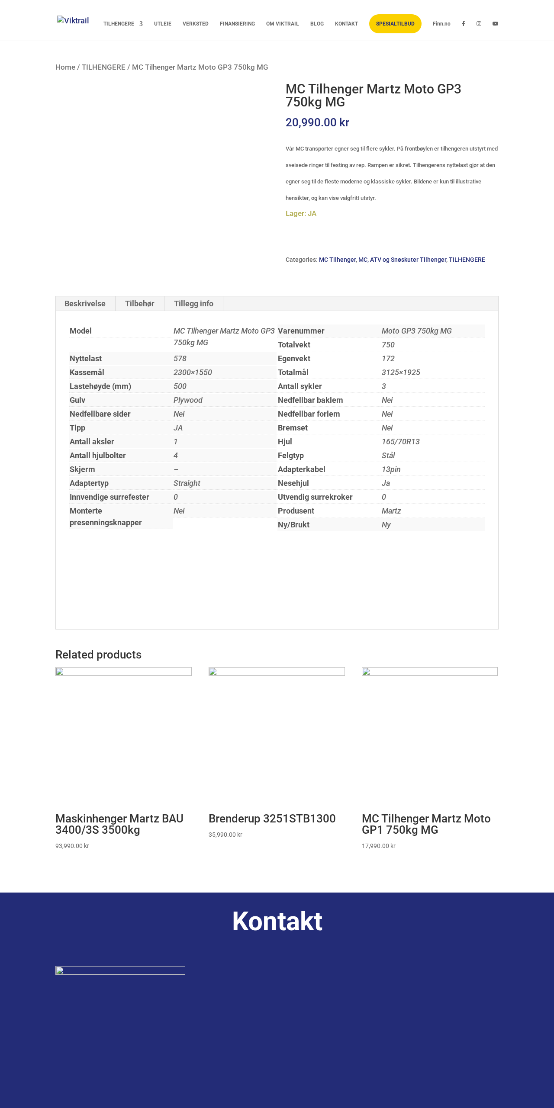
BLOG (317, 24)
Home (65, 67)
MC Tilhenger (337, 259)
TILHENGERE (118, 24)
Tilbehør (140, 303)
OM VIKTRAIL (282, 24)
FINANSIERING (237, 24)
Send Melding (462, 1085)
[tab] (85, 303)
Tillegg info (193, 303)
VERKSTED (196, 24)
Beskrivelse (85, 303)
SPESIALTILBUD (395, 24)
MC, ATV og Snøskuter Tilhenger (402, 259)
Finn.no (442, 24)
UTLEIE (162, 24)
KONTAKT (346, 24)
